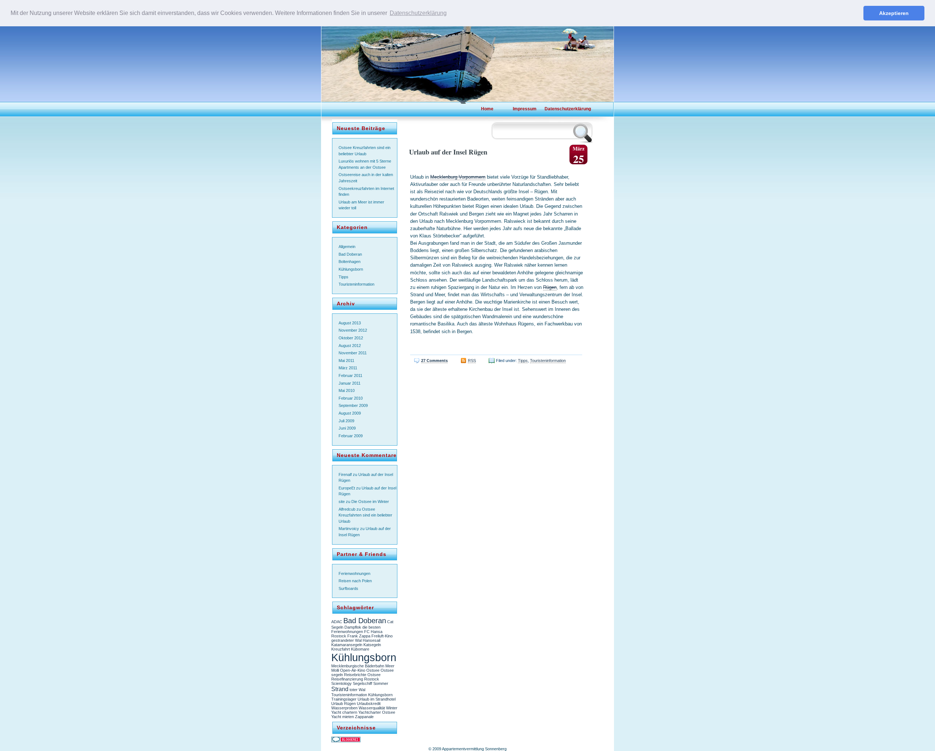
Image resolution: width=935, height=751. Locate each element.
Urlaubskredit (369, 703)
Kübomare (360, 649)
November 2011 (353, 353)
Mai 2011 (346, 360)
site (342, 501)
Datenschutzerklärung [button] (418, 13)
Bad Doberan (350, 254)
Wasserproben (344, 708)
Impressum (525, 108)
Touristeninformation (356, 284)
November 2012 (353, 330)
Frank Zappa (358, 636)
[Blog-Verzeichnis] (345, 741)
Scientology (341, 683)
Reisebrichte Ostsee (362, 674)
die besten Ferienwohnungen (356, 629)
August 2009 (350, 413)
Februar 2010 (351, 398)
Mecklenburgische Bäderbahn (357, 666)
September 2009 (353, 405)
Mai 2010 (347, 390)
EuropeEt (347, 488)
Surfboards (348, 588)
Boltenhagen (349, 261)
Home (487, 108)
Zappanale (364, 716)
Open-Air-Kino (352, 670)
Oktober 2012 (351, 338)
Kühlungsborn (351, 269)
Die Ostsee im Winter (370, 501)
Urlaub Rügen (343, 703)
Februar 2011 (350, 375)
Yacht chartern (344, 712)
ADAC (336, 622)
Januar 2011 (349, 383)
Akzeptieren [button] (894, 13)
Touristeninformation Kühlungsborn (362, 695)
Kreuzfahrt (340, 649)
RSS (472, 360)
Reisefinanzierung (347, 679)
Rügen (550, 287)
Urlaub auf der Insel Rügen (448, 152)
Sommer (380, 683)
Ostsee (372, 670)
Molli (335, 670)
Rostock (371, 679)
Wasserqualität (372, 708)
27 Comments (434, 360)
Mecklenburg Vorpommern (457, 177)
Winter (391, 708)
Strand (339, 689)
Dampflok (352, 627)
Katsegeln (372, 645)
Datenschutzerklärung (562, 108)
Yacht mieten (342, 716)
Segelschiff (362, 683)
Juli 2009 (346, 421)
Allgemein (347, 246)
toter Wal (357, 689)
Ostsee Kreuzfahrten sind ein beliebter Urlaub (365, 515)
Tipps (343, 277)
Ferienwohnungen (354, 573)
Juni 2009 (347, 428)
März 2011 (348, 368)
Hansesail (371, 640)
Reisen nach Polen (355, 581)
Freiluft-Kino (382, 636)
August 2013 (350, 323)
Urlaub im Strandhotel (377, 699)
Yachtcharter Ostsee (376, 712)
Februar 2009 (351, 436)
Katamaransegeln (346, 645)
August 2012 (350, 345)
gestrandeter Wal (346, 640)
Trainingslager (343, 699)
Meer (389, 666)
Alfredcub (347, 509)
